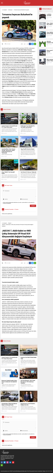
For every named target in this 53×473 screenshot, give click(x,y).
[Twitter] (4, 462)
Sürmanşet (10, 9)
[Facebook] (2, 462)
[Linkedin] (10, 462)
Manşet (9, 223)
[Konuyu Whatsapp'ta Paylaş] (35, 44)
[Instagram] (7, 462)
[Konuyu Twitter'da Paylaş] (32, 44)
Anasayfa (5, 9)
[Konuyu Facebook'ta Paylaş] (30, 44)
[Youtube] (13, 462)
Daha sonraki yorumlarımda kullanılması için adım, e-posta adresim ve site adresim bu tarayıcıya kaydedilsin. (18, 203)
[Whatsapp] (2, 465)
